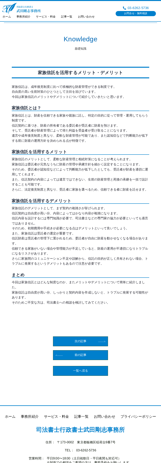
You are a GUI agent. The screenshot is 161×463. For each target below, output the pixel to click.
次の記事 (81, 341)
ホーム (7, 16)
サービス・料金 (46, 16)
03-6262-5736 (86, 450)
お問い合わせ (86, 16)
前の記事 (81, 355)
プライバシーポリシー (138, 417)
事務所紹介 (23, 16)
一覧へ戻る (80, 370)
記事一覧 (66, 16)
